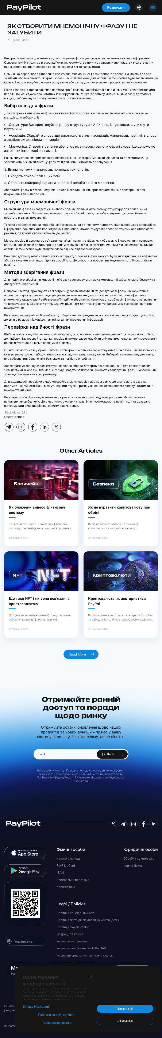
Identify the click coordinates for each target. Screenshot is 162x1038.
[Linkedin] (44, 427)
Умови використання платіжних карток (85, 955)
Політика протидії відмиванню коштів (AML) (88, 920)
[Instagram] (20, 427)
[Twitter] (113, 824)
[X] (56, 427)
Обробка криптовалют (139, 858)
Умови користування (72, 941)
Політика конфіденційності (75, 913)
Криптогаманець (69, 858)
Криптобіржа (66, 887)
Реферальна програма (73, 880)
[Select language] (139, 7)
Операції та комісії (70, 934)
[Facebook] (32, 427)
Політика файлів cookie (73, 927)
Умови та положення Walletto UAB (81, 948)
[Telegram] (9, 427)
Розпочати (116, 7)
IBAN (60, 873)
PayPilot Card (66, 866)
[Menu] (152, 7)
